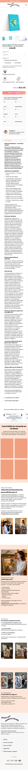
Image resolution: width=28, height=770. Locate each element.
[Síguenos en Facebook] (12, 757)
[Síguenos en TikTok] (15, 757)
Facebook (19, 386)
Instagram (13, 386)
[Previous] (3, 22)
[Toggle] (3, 140)
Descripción (8, 140)
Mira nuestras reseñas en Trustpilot (14, 409)
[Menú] (1, 4)
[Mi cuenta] (23, 5)
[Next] (25, 22)
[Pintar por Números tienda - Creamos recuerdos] (13, 4)
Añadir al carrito (14, 93)
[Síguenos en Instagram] (14, 757)
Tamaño (7, 52)
